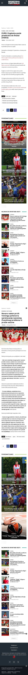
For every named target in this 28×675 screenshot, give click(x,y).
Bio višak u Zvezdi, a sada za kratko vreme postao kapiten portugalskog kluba (14, 172)
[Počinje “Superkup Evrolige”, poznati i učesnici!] (5, 244)
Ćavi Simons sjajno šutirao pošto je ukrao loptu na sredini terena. (12, 57)
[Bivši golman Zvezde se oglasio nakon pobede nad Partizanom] (14, 189)
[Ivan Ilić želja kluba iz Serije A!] (5, 270)
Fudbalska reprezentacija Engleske (9, 100)
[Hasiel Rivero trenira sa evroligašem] (5, 261)
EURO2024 (14, 96)
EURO (12, 28)
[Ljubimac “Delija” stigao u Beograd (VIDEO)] (5, 253)
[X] (11, 110)
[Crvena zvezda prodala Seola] (5, 287)
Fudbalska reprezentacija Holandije (9, 102)
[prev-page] (3, 206)
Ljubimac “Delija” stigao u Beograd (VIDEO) (17, 253)
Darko (3, 40)
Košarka (14, 139)
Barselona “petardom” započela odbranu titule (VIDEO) (17, 279)
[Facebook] (8, 110)
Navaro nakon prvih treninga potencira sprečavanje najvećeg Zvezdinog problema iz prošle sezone (14, 144)
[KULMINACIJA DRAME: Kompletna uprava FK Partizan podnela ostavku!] (5, 296)
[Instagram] (13, 662)
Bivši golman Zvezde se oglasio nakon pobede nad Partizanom (14, 200)
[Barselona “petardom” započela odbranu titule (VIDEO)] (5, 279)
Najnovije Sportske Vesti (11, 211)
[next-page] (5, 206)
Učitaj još (13, 302)
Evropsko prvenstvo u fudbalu (8, 98)
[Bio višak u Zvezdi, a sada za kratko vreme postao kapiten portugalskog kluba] (14, 162)
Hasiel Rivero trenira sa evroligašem (17, 261)
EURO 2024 (8, 96)
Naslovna (4, 28)
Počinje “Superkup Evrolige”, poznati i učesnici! (18, 244)
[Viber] (15, 110)
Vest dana (11, 30)
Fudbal (8, 28)
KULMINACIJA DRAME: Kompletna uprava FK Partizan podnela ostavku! (17, 296)
